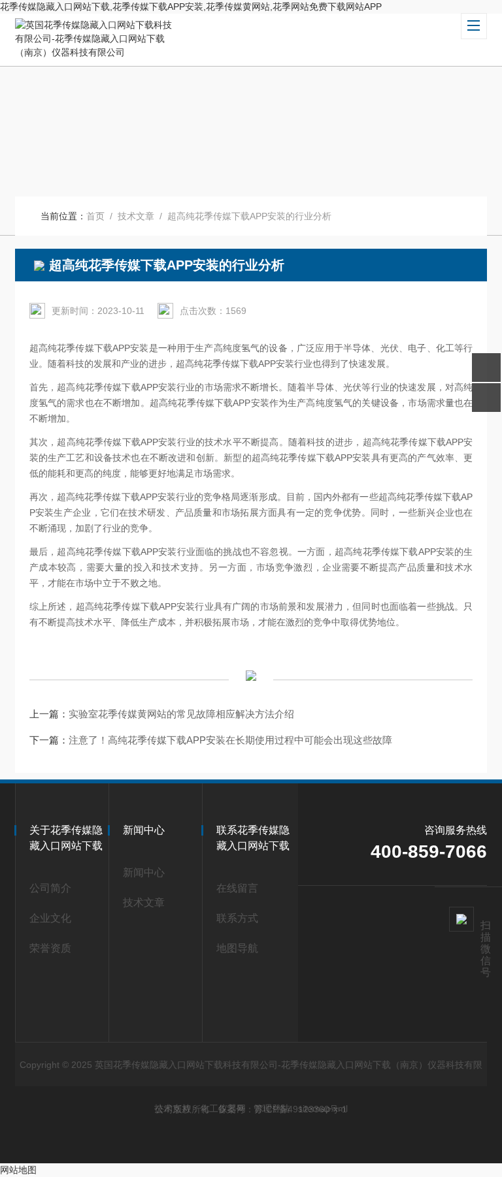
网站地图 (18, 1170)
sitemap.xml (323, 1108)
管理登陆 (272, 1108)
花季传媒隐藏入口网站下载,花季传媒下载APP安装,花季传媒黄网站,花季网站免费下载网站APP (191, 6)
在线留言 (237, 888)
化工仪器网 (223, 1108)
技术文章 (136, 216)
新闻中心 (144, 872)
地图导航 (237, 948)
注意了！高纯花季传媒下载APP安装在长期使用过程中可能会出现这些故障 (230, 739)
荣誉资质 (50, 948)
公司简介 (50, 888)
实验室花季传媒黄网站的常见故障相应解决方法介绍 (181, 713)
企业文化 (50, 918)
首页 (95, 216)
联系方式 (237, 918)
